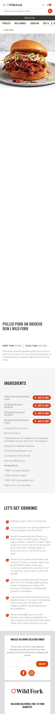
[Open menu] (4, 4)
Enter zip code (29, 18)
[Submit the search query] (50, 11)
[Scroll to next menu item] (51, 23)
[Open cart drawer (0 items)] (49, 5)
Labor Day (34, 23)
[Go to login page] (43, 5)
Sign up (42, 663)
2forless (6, 23)
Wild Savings (20, 23)
